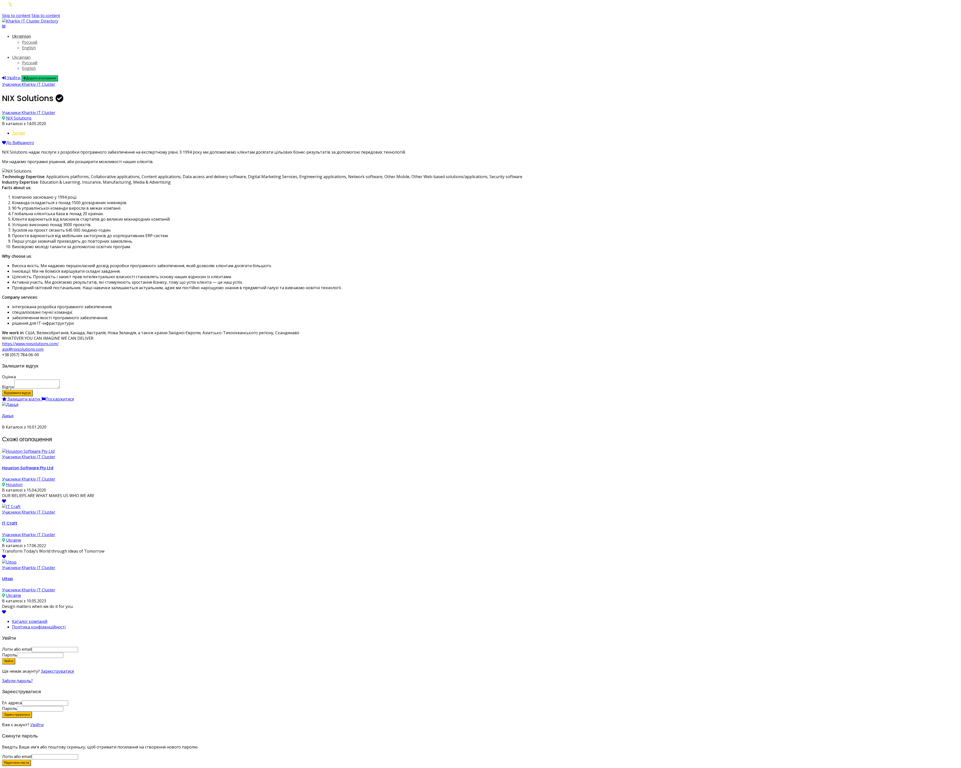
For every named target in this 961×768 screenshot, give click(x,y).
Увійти (37, 724)
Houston (14, 484)
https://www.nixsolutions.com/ (30, 343)
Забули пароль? (17, 680)
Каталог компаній (29, 621)
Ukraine (13, 540)
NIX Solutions (19, 118)
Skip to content (16, 15)
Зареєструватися (57, 671)
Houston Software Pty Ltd (27, 468)
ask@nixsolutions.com (23, 349)
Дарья (8, 416)
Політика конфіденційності (39, 627)
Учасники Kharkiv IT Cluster (28, 84)
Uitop (7, 579)
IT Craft (9, 523)
